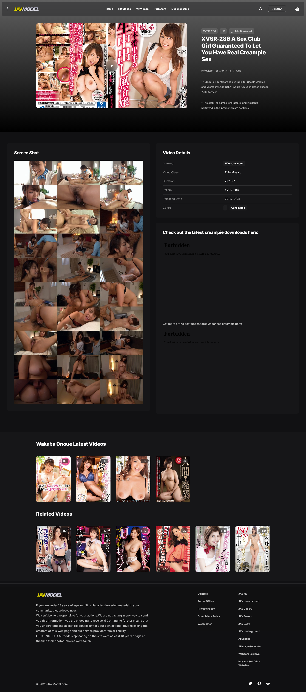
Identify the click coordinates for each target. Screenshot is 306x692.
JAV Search (245, 616)
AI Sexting (244, 638)
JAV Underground (249, 631)
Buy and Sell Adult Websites (249, 663)
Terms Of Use (206, 601)
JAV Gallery (245, 608)
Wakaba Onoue (234, 163)
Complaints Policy (209, 616)
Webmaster (205, 623)
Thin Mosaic (232, 172)
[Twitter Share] (250, 683)
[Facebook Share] (259, 683)
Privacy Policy (206, 608)
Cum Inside (238, 207)
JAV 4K (242, 593)
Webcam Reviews (249, 653)
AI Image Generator (250, 646)
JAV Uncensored (248, 601)
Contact (203, 593)
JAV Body (244, 623)
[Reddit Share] (268, 683)
